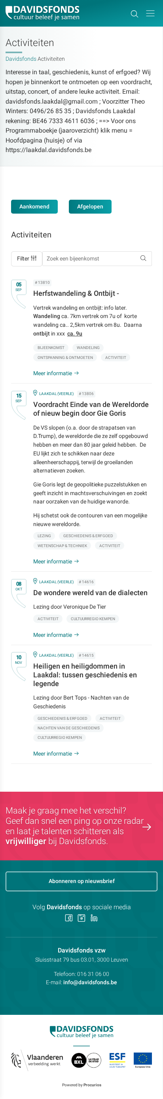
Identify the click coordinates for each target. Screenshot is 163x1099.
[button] (150, 13)
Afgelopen (90, 206)
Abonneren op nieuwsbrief (82, 881)
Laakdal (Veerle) (56, 393)
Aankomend (34, 206)
